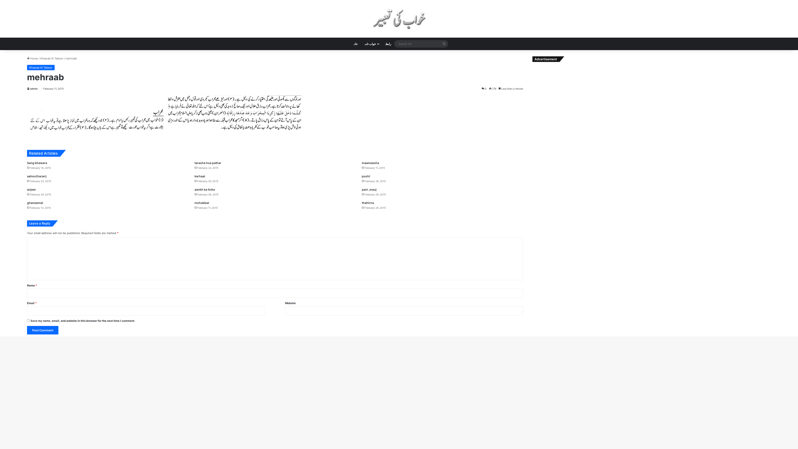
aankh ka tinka (205, 189)
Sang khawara (37, 163)
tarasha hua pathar (208, 163)
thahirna (368, 203)
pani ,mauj (369, 189)
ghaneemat (35, 203)
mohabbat (202, 203)
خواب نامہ (370, 44)
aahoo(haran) (37, 176)
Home (34, 58)
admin (34, 88)
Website (290, 303)
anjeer (31, 189)
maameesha (370, 163)
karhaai (200, 176)
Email (32, 303)
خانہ (355, 44)
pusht (366, 176)
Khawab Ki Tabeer (51, 58)
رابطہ (387, 44)
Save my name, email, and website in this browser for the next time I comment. (83, 320)
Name (32, 285)
